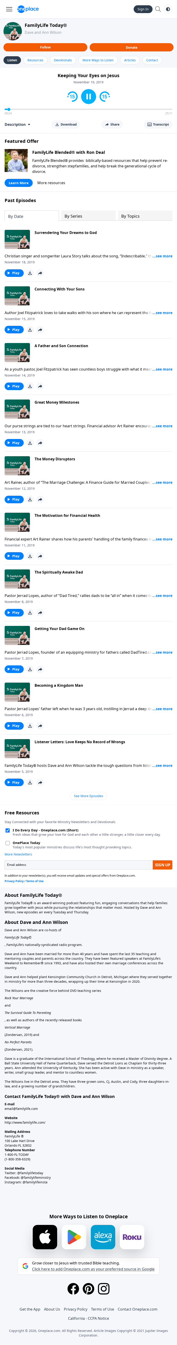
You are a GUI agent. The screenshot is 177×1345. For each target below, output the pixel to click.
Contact (152, 60)
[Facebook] (73, 1288)
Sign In (143, 9)
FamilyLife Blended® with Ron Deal (68, 152)
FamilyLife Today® (46, 25)
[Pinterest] (88, 1288)
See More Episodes (88, 796)
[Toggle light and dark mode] (168, 9)
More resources (51, 182)
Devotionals (63, 60)
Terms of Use (102, 1309)
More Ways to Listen (98, 60)
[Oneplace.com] (28, 9)
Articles (130, 60)
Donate (131, 47)
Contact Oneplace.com (137, 1309)
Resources (35, 60)
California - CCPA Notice (88, 1318)
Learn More (19, 182)
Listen (12, 60)
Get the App (30, 1309)
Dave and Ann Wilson (43, 32)
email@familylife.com (21, 1108)
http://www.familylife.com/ (25, 1122)
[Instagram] (103, 1288)
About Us (52, 1309)
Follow (45, 47)
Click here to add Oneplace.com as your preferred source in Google (93, 1269)
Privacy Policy (75, 1309)
